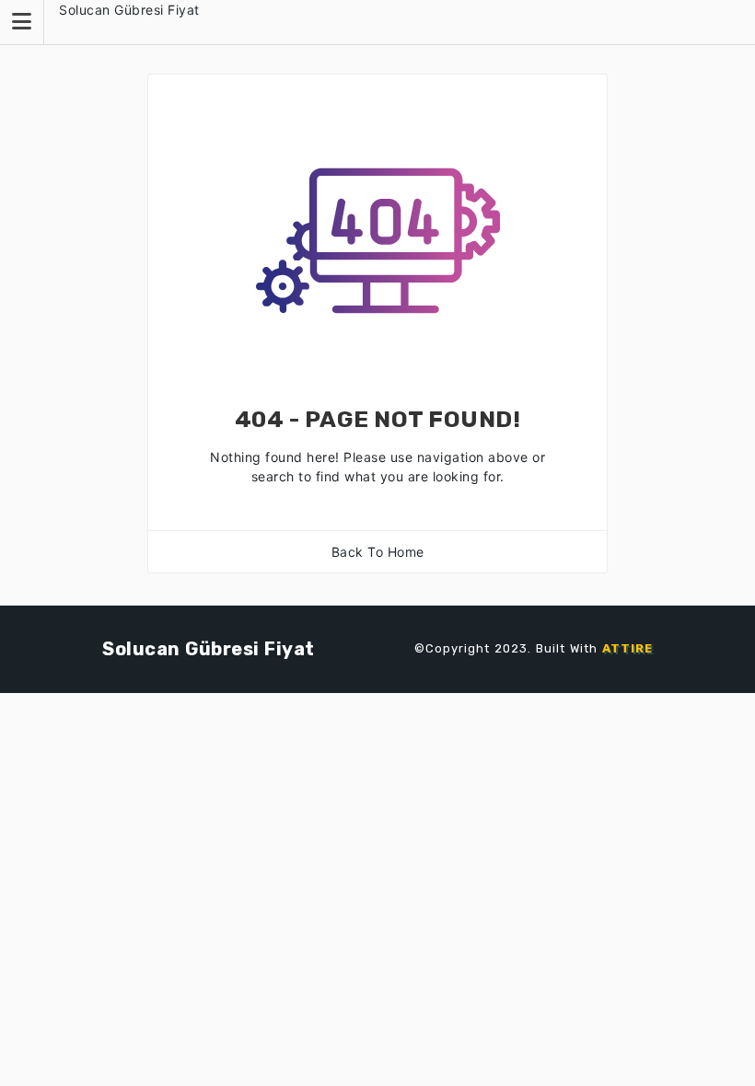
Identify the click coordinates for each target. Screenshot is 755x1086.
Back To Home (377, 552)
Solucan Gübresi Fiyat (129, 9)
